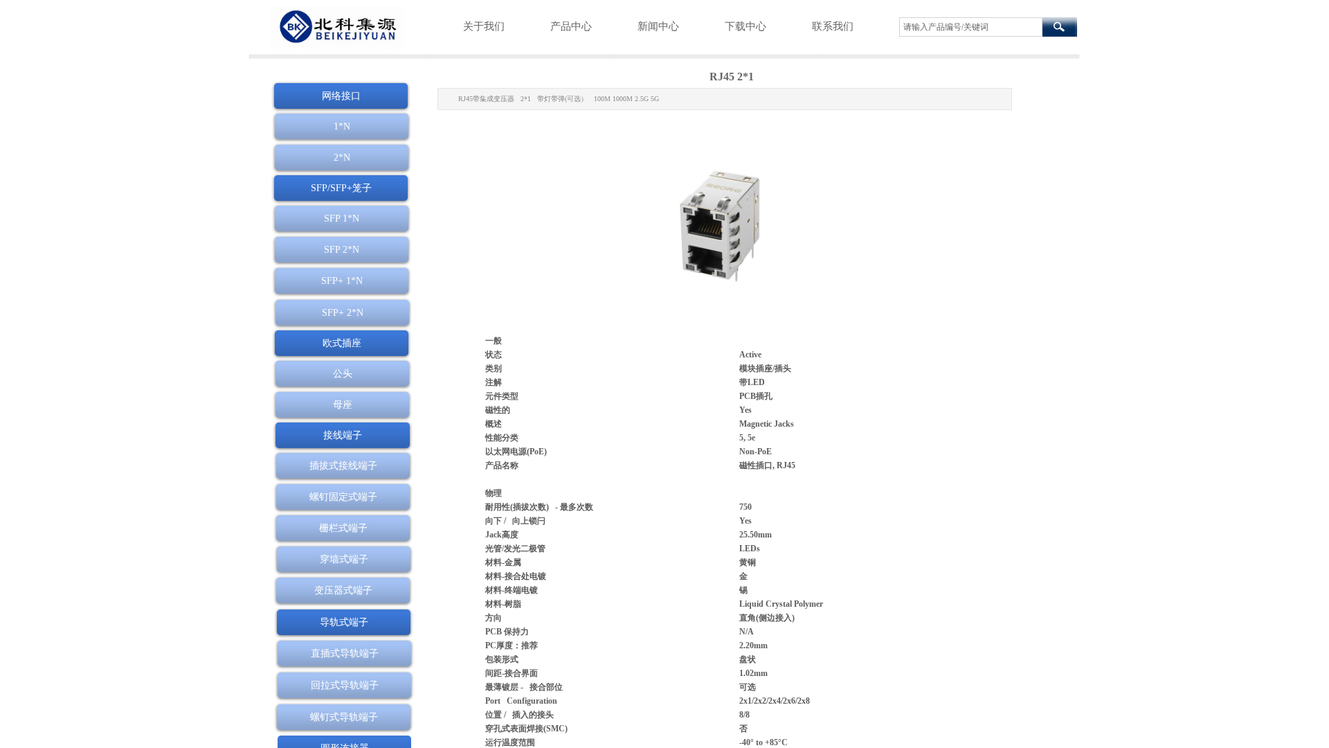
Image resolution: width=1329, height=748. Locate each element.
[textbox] (970, 27)
